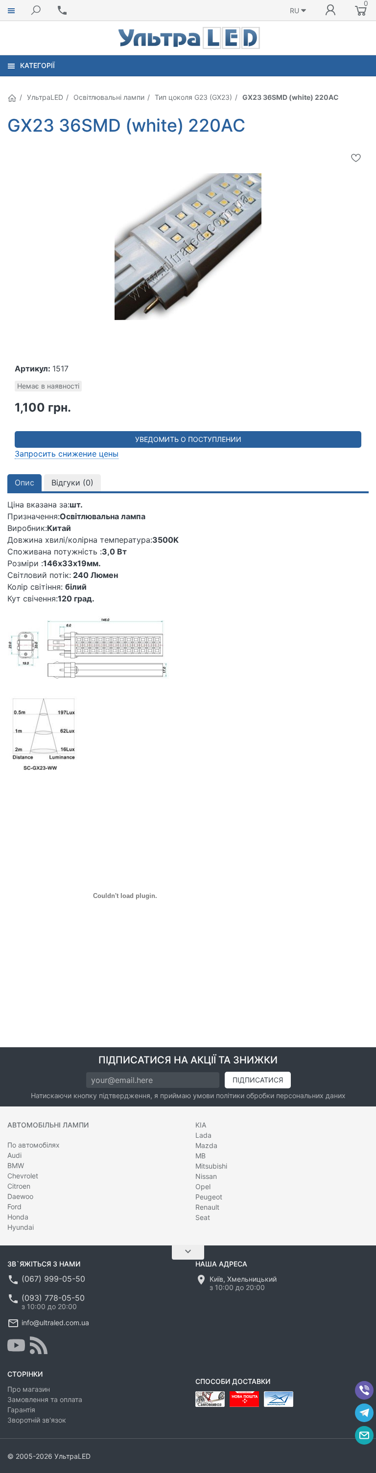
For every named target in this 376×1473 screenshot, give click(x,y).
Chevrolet (22, 1176)
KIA (200, 1125)
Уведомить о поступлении (188, 439)
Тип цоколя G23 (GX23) (193, 97)
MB (200, 1155)
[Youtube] (16, 1345)
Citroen (18, 1186)
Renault (207, 1207)
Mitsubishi (211, 1166)
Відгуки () (72, 482)
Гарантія (21, 1409)
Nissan (206, 1176)
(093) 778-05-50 (53, 1298)
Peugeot (208, 1197)
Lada (203, 1135)
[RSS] (38, 1345)
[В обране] (356, 157)
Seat (202, 1217)
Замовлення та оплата (44, 1399)
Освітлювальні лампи (108, 97)
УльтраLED (45, 97)
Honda (17, 1217)
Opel (203, 1186)
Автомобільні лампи (48, 1125)
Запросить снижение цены (66, 454)
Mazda (206, 1145)
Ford (14, 1206)
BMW (15, 1165)
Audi (14, 1155)
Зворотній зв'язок (36, 1420)
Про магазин (28, 1389)
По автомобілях (33, 1145)
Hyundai (20, 1227)
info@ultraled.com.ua (55, 1322)
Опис (24, 482)
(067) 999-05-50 (53, 1279)
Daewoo (20, 1196)
